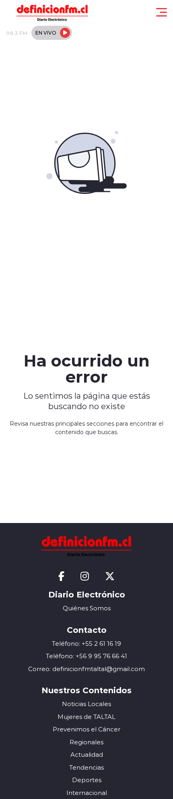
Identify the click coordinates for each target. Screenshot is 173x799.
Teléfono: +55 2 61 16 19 (86, 643)
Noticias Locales (86, 704)
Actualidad (86, 754)
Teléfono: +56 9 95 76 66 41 (86, 656)
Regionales (86, 742)
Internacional (86, 793)
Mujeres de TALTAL (86, 717)
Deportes (86, 780)
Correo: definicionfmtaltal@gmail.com (86, 669)
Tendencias (86, 767)
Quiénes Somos (87, 608)
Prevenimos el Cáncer (86, 729)
